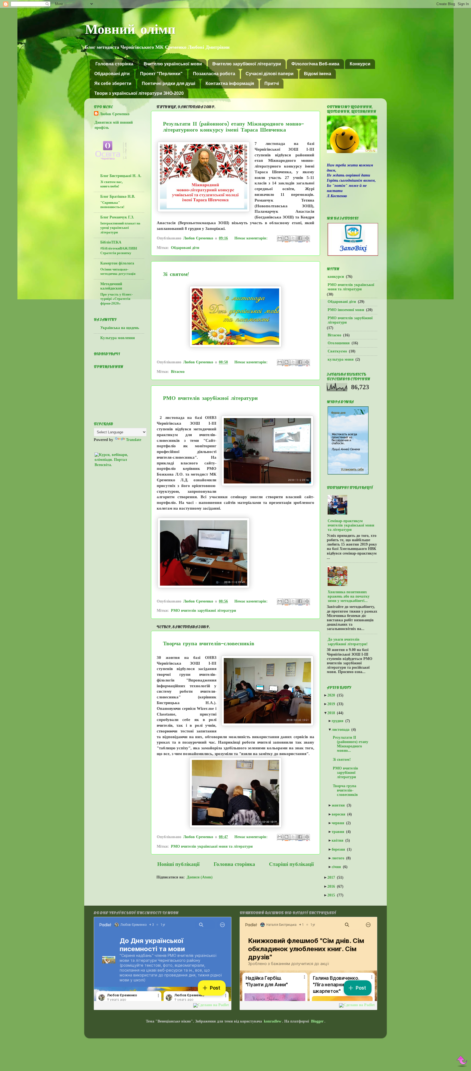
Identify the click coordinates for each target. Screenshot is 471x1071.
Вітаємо (178, 372)
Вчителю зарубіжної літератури (246, 64)
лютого (339, 858)
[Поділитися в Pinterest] (307, 238)
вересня (340, 814)
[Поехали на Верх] (462, 1061)
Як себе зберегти (112, 83)
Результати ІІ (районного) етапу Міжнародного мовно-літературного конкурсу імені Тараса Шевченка (233, 127)
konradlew (272, 1021)
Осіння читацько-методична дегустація (117, 271)
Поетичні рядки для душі (168, 83)
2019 (333, 704)
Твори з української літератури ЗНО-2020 (139, 93)
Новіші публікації (178, 864)
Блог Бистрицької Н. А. (120, 176)
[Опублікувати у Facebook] (300, 238)
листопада (342, 730)
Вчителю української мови (173, 64)
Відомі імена (317, 73)
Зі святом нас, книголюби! (111, 184)
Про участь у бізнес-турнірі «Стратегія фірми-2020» (116, 299)
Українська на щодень (119, 328)
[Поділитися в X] (293, 238)
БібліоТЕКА (110, 242)
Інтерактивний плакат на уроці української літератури (120, 227)
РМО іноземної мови (346, 310)
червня (339, 823)
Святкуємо (337, 351)
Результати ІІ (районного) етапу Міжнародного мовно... (352, 744)
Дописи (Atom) (200, 877)
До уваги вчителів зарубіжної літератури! (348, 641)
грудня (339, 721)
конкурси (336, 277)
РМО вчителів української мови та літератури (212, 846)
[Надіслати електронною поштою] (280, 238)
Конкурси (360, 64)
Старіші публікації (291, 864)
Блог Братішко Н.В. (117, 196)
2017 (333, 877)
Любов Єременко (114, 114)
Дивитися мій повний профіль (114, 125)
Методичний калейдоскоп (111, 286)
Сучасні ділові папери (270, 73)
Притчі (271, 83)
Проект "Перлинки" (161, 73)
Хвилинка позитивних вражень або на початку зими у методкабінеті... (349, 596)
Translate (133, 440)
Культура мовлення (117, 338)
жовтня (340, 805)
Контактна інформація (230, 83)
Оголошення (339, 343)
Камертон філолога (117, 263)
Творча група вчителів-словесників (208, 644)
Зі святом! (176, 274)
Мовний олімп (130, 30)
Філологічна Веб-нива (315, 64)
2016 (333, 886)
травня (339, 832)
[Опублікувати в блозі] (287, 238)
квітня (339, 840)
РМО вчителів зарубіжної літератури (210, 398)
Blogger (317, 1021)
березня (340, 849)
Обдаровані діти (112, 73)
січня (338, 867)
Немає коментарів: (251, 238)
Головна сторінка (114, 64)
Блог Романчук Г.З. (117, 217)
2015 (333, 895)
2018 (333, 713)
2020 (333, 695)
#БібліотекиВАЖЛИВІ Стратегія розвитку (118, 251)
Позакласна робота (214, 73)
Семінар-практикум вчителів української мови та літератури (351, 525)
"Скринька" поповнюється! (112, 205)
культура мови (341, 359)
